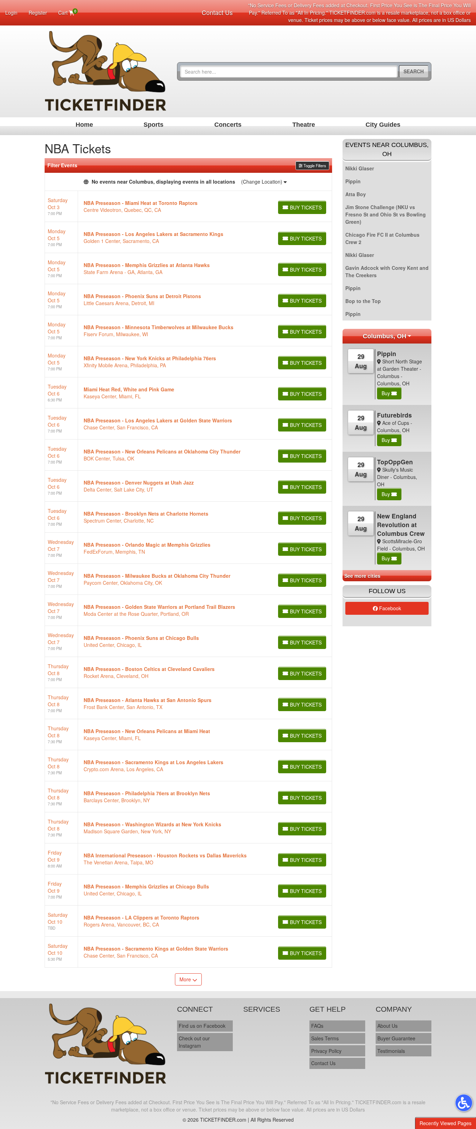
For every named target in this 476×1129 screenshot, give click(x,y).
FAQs (317, 1025)
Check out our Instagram (194, 1042)
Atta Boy (355, 194)
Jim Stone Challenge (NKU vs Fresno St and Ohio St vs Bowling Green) (385, 214)
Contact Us (217, 12)
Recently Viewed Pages (445, 1123)
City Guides (383, 124)
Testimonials (391, 1050)
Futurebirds (394, 415)
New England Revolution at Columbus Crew (401, 524)
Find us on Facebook (202, 1025)
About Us (387, 1025)
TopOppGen (395, 461)
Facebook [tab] (389, 608)
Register (38, 12)
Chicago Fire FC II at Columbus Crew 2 (382, 238)
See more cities (362, 575)
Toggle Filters (314, 165)
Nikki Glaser (359, 168)
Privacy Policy (326, 1050)
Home (84, 124)
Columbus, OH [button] (384, 336)
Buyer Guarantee (396, 1038)
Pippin (353, 181)
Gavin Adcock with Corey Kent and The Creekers (387, 271)
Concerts (227, 124)
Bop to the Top (363, 300)
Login (11, 12)
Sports (153, 124)
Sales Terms (325, 1038)
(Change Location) (262, 181)
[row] (188, 206)
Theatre (303, 124)
